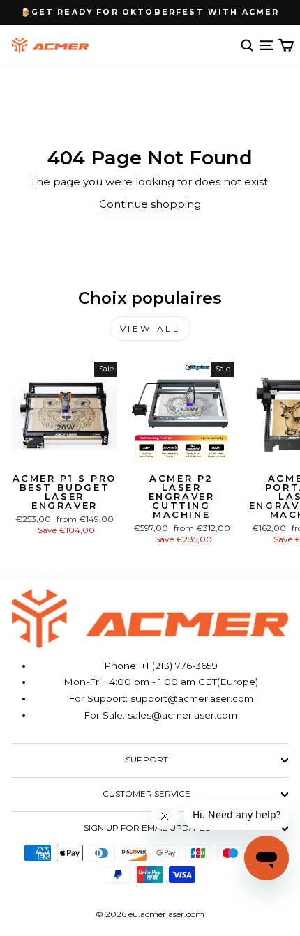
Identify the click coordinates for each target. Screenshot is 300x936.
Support (147, 760)
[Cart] (286, 45)
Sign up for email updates (147, 828)
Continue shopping (150, 204)
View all (150, 328)
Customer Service (146, 794)
